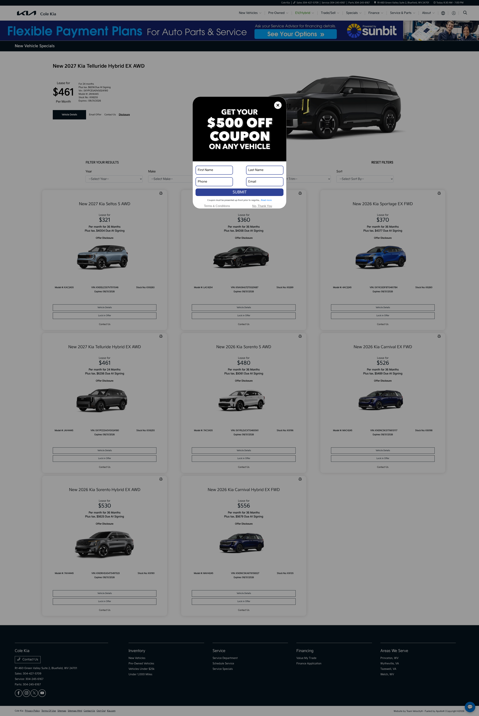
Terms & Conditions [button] (217, 206)
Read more (266, 200)
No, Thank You (262, 206)
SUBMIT (240, 192)
